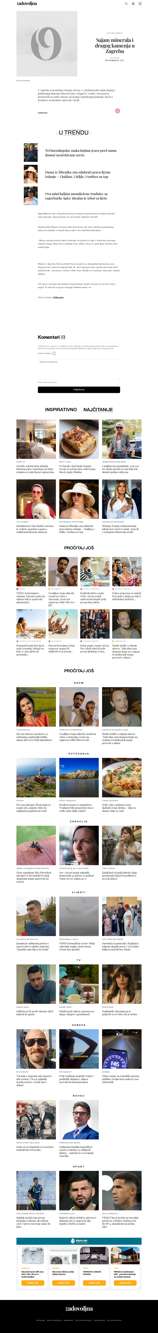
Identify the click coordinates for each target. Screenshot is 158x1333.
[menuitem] (133, 3)
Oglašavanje (99, 1320)
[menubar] (133, 3)
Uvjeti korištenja (54, 1320)
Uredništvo (68, 1320)
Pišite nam (40, 1320)
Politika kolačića (114, 1320)
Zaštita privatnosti (83, 1320)
